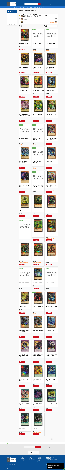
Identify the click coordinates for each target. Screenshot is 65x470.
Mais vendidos (23, 460)
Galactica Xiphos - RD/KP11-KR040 (24, 380)
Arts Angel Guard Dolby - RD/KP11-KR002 (37, 68)
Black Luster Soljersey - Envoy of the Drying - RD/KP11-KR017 (38, 186)
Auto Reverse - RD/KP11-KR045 (51, 403)
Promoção (22, 458)
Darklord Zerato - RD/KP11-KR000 (50, 44)
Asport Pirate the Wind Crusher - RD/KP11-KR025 (24, 258)
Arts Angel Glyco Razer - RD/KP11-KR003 (50, 68)
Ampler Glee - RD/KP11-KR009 (51, 114)
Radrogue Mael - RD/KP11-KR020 (38, 209)
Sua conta (39, 457)
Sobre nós (30, 460)
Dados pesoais (40, 458)
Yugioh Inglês (14, 7)
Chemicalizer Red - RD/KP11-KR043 (24, 404)
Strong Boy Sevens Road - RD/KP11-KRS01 (23, 44)
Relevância (52, 25)
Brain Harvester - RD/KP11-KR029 (37, 283)
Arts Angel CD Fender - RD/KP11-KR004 (23, 91)
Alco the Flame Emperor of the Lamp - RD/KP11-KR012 (51, 139)
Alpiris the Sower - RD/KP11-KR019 (24, 210)
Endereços (39, 461)
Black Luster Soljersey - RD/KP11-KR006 (50, 91)
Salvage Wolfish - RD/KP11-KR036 (50, 331)
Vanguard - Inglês (11, 22)
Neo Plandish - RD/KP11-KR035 (38, 330)
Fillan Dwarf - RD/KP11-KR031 (28, 21)
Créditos (39, 460)
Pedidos (39, 459)
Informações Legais (32, 459)
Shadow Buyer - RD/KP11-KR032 (28, 17)
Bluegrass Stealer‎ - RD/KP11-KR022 (24, 234)
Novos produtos (23, 459)
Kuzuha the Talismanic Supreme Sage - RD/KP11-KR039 (51, 355)
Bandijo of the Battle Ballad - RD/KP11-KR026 (38, 258)
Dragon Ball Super (11, 24)
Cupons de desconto (41, 462)
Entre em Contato (31, 462)
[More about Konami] (11, 443)
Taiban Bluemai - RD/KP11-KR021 (51, 209)
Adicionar (22, 49)
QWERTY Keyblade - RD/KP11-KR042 (51, 380)
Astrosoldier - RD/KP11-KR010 (24, 138)
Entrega (30, 458)
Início (9, 7)
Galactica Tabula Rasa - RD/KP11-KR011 (37, 139)
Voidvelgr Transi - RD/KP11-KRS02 (37, 44)
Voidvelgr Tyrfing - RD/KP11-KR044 (37, 404)
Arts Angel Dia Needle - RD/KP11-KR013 (23, 162)
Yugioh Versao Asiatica (38, 7)
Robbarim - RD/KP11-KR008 (37, 114)
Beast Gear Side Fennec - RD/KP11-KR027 (50, 258)
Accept (50, 467)
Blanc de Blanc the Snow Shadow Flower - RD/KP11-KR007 (24, 115)
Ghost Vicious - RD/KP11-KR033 (51, 306)
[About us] (11, 459)
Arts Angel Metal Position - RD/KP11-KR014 (37, 162)
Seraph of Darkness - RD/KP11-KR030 (51, 283)
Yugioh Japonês (21, 7)
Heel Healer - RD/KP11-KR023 (38, 233)
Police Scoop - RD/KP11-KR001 (24, 67)
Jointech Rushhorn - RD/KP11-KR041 (38, 380)
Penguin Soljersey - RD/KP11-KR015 (51, 162)
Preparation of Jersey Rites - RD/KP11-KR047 (37, 428)
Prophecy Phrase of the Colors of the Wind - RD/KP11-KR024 (51, 234)
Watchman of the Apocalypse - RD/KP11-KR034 (24, 331)
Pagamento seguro (32, 461)
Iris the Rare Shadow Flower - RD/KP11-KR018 (30, 14)
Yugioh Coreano (29, 7)
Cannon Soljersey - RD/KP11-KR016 (24, 186)
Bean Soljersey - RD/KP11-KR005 (38, 90)
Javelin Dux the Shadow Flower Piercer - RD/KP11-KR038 (38, 355)
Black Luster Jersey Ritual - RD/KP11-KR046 (23, 428)
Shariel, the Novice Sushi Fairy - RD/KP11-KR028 (24, 283)
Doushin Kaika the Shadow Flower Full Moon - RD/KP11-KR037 (24, 355)
